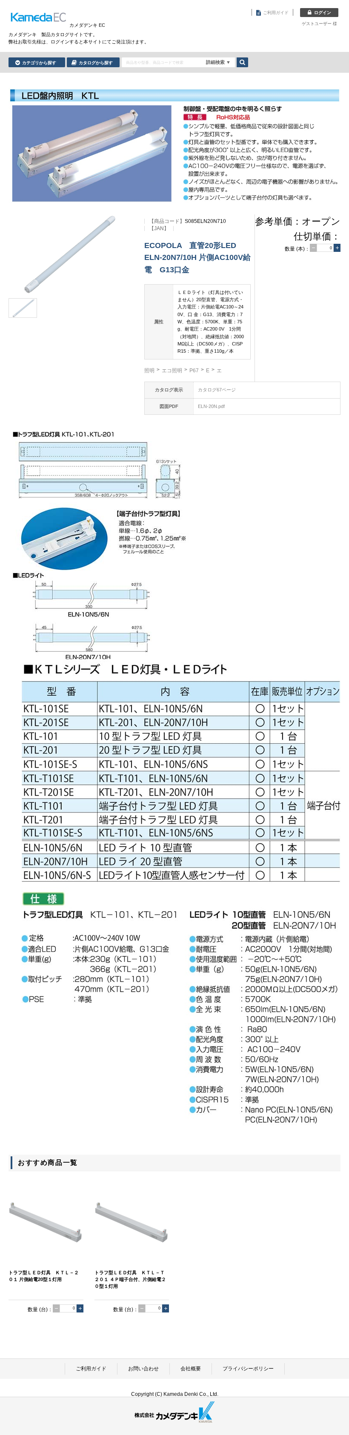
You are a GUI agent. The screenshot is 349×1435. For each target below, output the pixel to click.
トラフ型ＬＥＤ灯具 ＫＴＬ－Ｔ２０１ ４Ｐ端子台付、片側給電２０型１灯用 (130, 1279)
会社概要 (190, 1369)
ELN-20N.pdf (211, 406)
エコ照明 (172, 371)
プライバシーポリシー (248, 1369)
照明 (149, 371)
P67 (194, 371)
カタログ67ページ (217, 389)
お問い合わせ (143, 1369)
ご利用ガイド (91, 1369)
